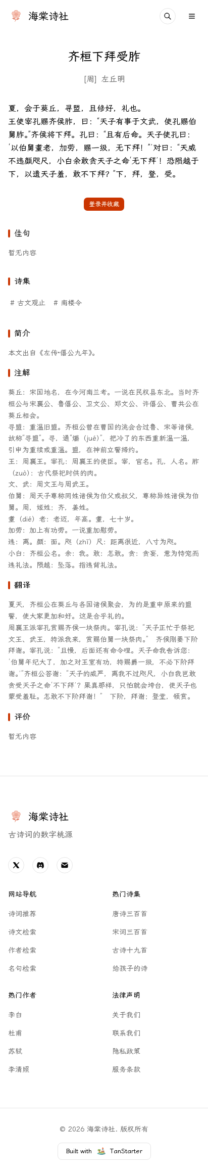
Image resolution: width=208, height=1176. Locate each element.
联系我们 (126, 1033)
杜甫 (15, 1033)
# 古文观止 (27, 303)
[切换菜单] (192, 16)
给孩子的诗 (129, 968)
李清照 (18, 1069)
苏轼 (15, 1051)
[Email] (65, 865)
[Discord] (40, 865)
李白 (15, 1015)
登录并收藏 (104, 204)
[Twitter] (16, 865)
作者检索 (22, 950)
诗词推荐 (22, 914)
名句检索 (22, 968)
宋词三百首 (129, 932)
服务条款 (126, 1069)
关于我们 (126, 1015)
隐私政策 (126, 1051)
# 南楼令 (68, 303)
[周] (90, 79)
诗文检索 (22, 932)
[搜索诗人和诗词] (168, 16)
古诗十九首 (129, 950)
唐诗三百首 (129, 914)
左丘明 (113, 79)
